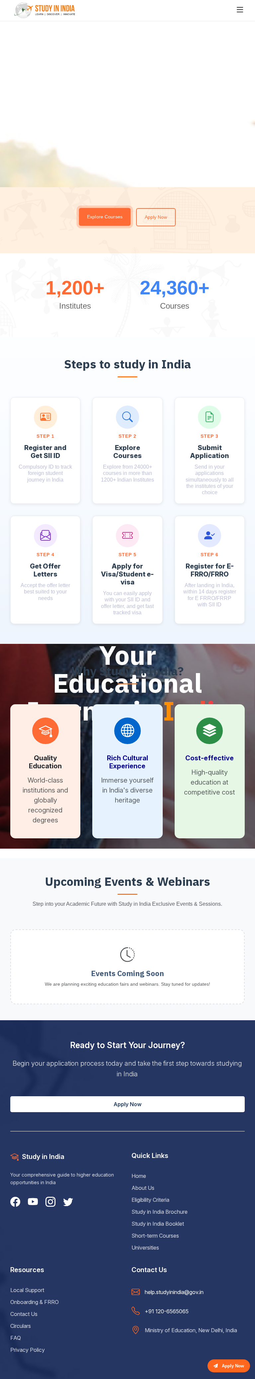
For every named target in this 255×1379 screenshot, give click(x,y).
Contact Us (24, 1314)
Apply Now (156, 217)
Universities (145, 1247)
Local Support (27, 1290)
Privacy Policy (27, 1349)
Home (138, 1176)
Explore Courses (105, 216)
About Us (142, 1188)
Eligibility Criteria (150, 1199)
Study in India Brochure (159, 1211)
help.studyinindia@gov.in (174, 1292)
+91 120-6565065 (167, 1311)
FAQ (15, 1338)
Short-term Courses (155, 1235)
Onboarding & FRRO (34, 1302)
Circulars (20, 1326)
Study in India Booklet (157, 1223)
